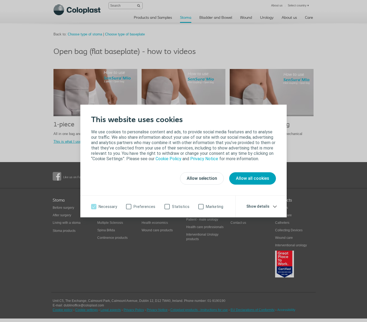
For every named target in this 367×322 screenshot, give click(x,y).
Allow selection (202, 178)
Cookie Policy (168, 158)
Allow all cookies (252, 178)
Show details (257, 206)
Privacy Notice (204, 158)
